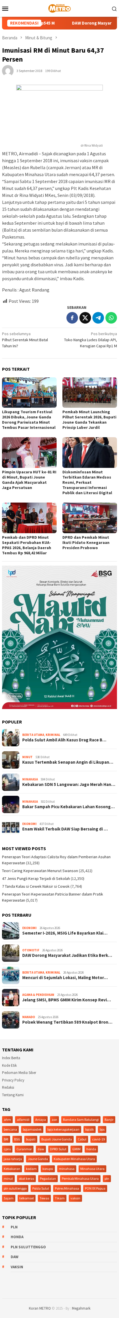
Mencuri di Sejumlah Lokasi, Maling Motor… (65, 977)
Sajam (9, 1198)
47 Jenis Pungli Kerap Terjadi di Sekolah (36, 878)
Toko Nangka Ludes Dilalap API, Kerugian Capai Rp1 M (90, 339)
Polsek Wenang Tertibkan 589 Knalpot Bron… (67, 1022)
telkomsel (26, 1198)
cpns (7, 1149)
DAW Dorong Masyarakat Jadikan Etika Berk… (67, 955)
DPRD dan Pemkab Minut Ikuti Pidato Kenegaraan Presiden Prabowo (85, 542)
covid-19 (98, 1139)
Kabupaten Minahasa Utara (74, 1159)
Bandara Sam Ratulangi (81, 1119)
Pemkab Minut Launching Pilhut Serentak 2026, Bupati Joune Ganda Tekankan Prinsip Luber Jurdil (89, 419)
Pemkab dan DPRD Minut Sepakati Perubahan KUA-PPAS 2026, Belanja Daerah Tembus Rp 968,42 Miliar (26, 545)
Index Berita (11, 1057)
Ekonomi (29, 824)
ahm (7, 1119)
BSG (17, 1139)
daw (41, 1149)
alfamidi (23, 1119)
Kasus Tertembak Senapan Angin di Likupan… (67, 762)
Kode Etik (9, 1065)
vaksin (75, 1198)
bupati (31, 1139)
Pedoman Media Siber (19, 1072)
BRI (6, 1139)
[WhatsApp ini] (111, 318)
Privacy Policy (13, 1080)
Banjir (109, 1119)
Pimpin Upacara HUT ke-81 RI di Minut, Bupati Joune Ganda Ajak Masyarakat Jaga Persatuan (29, 479)
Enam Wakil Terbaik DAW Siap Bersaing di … (65, 829)
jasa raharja (13, 1159)
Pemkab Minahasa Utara (80, 1178)
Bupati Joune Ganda (56, 1139)
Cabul (82, 1139)
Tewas (44, 1198)
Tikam (60, 1198)
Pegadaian (48, 1178)
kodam (31, 1168)
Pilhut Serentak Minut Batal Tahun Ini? (25, 339)
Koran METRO (40, 1308)
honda (91, 1149)
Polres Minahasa (67, 1188)
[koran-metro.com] (59, 7)
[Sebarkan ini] (72, 318)
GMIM (76, 1149)
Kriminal (53, 735)
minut (8, 1178)
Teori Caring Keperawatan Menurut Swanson (40, 870)
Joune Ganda (38, 1159)
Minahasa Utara (92, 1168)
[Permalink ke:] (8, 70)
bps (102, 1129)
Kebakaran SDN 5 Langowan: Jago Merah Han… (68, 784)
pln (107, 1178)
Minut (27, 757)
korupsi (47, 1168)
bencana (10, 1129)
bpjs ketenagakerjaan (63, 1129)
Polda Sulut (40, 1188)
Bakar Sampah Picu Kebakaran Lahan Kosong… (68, 806)
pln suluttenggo (15, 1188)
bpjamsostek (32, 1129)
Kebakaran (12, 1168)
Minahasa (30, 779)
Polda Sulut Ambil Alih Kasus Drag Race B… (64, 740)
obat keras (26, 1178)
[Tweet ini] (85, 318)
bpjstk (89, 1129)
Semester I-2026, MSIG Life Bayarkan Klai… (64, 933)
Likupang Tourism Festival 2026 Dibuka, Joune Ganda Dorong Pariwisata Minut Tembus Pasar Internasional (28, 419)
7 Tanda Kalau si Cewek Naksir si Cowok (36, 886)
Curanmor (24, 1149)
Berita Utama (33, 735)
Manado (28, 1017)
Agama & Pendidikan (38, 995)
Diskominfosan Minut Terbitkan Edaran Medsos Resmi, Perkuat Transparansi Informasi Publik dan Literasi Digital (87, 482)
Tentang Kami (13, 1094)
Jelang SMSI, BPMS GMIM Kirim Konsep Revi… (66, 1000)
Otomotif (30, 950)
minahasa (67, 1168)
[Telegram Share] (98, 318)
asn (54, 1119)
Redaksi (8, 1087)
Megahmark (81, 1308)
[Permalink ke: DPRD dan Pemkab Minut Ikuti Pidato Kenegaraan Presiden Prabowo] (89, 518)
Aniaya (40, 1119)
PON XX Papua (95, 1188)
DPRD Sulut (58, 1149)
